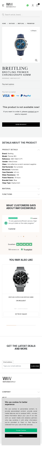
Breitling (21, 23)
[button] (21, 59)
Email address (7, 362)
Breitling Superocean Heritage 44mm (21, 297)
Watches (12, 23)
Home (4, 23)
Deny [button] (21, 436)
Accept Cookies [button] (21, 430)
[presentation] (5, 236)
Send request (21, 124)
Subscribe (35, 366)
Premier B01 (31, 23)
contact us (32, 112)
